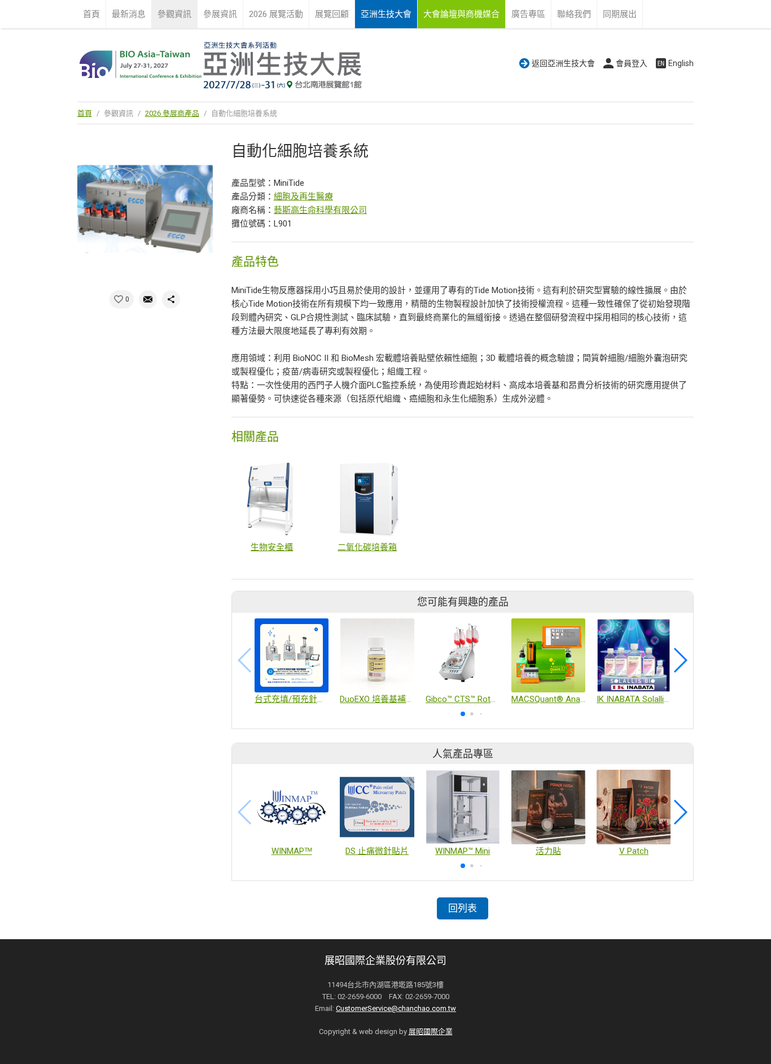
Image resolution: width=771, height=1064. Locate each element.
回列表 (462, 908)
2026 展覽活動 (276, 14)
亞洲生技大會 (386, 14)
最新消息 (129, 14)
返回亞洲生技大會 (563, 63)
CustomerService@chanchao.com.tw (396, 1008)
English (681, 63)
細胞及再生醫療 (303, 196)
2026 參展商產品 (172, 113)
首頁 (91, 14)
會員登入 (631, 63)
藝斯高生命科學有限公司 (320, 210)
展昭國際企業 (431, 1031)
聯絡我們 (574, 14)
